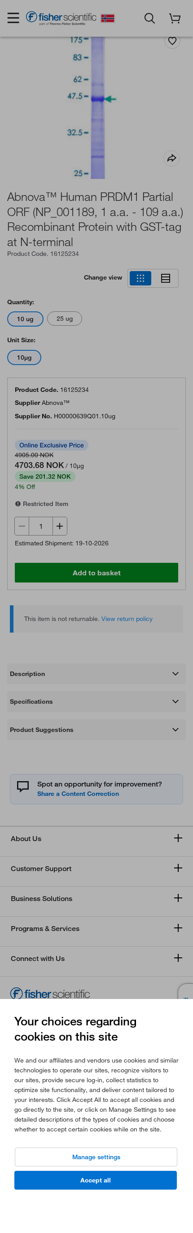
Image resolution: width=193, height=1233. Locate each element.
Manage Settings (96, 1157)
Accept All (95, 1180)
